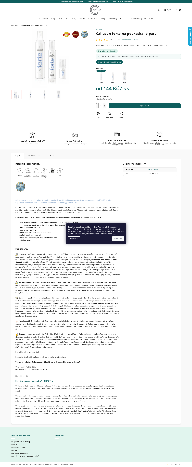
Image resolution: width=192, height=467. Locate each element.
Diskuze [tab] (52, 156)
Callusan (99, 30)
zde (114, 234)
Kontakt (14, 450)
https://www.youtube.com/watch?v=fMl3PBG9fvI (34, 381)
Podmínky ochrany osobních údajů (25, 456)
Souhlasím (118, 239)
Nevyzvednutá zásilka (20, 447)
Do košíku (145, 106)
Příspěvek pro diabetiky (20, 441)
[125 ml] (113, 76)
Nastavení (74, 239)
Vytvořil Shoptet (175, 464)
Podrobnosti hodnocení (130, 40)
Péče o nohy (153, 169)
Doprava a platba (18, 444)
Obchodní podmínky (19, 453)
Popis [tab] (17, 156)
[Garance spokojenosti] (84, 31)
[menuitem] (43, 18)
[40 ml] (124, 76)
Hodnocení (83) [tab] (34, 156)
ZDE (75, 203)
